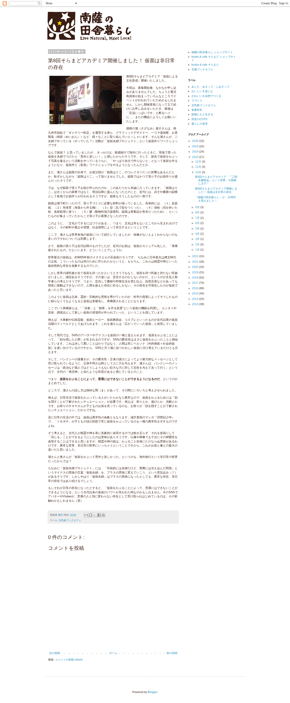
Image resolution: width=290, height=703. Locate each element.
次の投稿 (54, 653)
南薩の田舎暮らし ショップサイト (212, 52)
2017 (195, 282)
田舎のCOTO (199, 119)
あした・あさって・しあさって (210, 86)
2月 (197, 244)
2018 (195, 277)
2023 (195, 157)
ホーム (113, 653)
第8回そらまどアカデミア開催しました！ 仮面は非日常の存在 (216, 190)
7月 (197, 218)
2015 (195, 293)
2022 (195, 256)
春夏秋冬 (196, 109)
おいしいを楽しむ (202, 91)
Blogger (152, 692)
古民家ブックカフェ (70, 520)
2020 (195, 267)
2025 (195, 146)
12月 (198, 161)
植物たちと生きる (202, 114)
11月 (198, 166)
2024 (195, 151)
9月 (197, 207)
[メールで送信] (86, 515)
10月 (198, 172)
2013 (195, 304)
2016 (195, 288)
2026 (195, 141)
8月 (197, 212)
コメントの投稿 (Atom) (69, 659)
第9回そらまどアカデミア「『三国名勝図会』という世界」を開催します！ (216, 180)
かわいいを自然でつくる (206, 96)
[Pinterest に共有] (103, 515)
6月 (197, 223)
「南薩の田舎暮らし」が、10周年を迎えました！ (215, 199)
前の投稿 (172, 653)
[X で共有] (94, 515)
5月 (197, 228)
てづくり (196, 100)
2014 (195, 299)
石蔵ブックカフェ (202, 69)
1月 (197, 249)
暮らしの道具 (199, 123)
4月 (197, 233)
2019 (195, 272)
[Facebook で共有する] (99, 515)
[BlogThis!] (90, 515)
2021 (195, 261)
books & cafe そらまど (205, 64)
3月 (197, 239)
